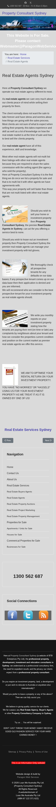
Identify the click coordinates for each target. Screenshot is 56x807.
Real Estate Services (18, 485)
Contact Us (13, 473)
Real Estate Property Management (23, 516)
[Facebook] (25, 3)
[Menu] (52, 22)
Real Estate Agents (16, 498)
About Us (12, 479)
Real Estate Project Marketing (21, 510)
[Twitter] (31, 3)
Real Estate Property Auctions (21, 504)
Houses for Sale (14, 534)
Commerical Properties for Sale (23, 540)
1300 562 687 (16, 6)
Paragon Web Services (28, 777)
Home (10, 467)
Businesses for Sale (16, 547)
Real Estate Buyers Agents (19, 491)
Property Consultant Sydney (24, 13)
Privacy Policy (25, 752)
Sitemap (12, 752)
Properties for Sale (17, 522)
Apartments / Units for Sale (19, 528)
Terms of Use (41, 752)
